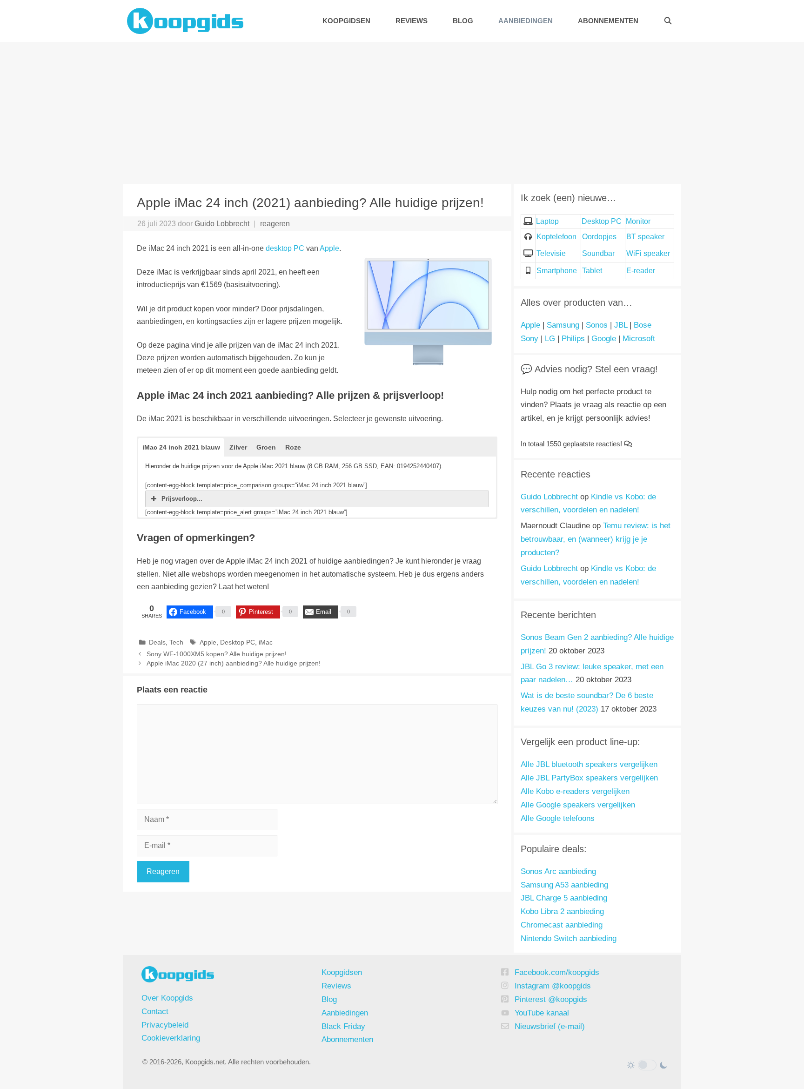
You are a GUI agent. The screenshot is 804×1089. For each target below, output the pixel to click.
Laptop (547, 221)
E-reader (640, 271)
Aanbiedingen (525, 21)
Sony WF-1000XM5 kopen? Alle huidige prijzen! (217, 654)
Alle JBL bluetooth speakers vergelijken (589, 764)
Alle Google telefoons (558, 818)
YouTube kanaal (542, 1012)
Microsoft (639, 338)
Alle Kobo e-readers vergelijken (575, 791)
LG (550, 338)
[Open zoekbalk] (668, 21)
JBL (620, 325)
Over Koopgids (167, 998)
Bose (642, 325)
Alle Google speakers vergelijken (578, 804)
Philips (573, 338)
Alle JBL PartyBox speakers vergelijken (589, 777)
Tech (176, 642)
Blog (463, 21)
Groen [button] (266, 447)
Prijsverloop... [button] (181, 498)
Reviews (411, 21)
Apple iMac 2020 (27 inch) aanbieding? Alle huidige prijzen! (234, 663)
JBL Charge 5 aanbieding (564, 898)
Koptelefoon (556, 237)
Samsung (563, 325)
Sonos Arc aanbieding (558, 871)
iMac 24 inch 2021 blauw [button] (181, 447)
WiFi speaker (648, 253)
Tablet (592, 271)
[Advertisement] (402, 112)
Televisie (551, 253)
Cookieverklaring (170, 1038)
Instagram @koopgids (553, 985)
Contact (154, 1011)
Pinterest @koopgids (551, 999)
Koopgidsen (346, 21)
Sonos (597, 325)
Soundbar (598, 253)
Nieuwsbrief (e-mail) (550, 1026)
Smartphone (556, 271)
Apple (329, 248)
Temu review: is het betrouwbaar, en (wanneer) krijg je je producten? (595, 539)
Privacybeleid (164, 1025)
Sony (529, 338)
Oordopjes (599, 237)
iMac (266, 642)
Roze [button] (293, 447)
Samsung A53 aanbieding (564, 885)
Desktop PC (237, 642)
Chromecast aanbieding (562, 925)
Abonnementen (608, 21)
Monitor (638, 221)
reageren (275, 224)
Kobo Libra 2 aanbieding (562, 911)
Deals (157, 642)
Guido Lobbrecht (549, 496)
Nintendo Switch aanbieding (568, 938)
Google (603, 338)
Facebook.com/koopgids (557, 972)
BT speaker (645, 237)
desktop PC (285, 248)
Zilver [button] (238, 447)
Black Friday (343, 1026)
